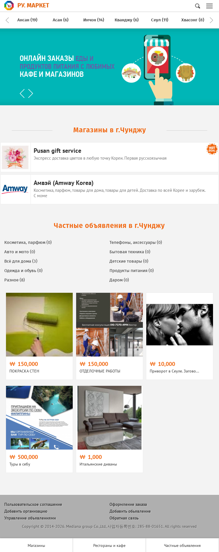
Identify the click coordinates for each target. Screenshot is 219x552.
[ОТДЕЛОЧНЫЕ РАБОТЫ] (109, 336)
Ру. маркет (33, 5)
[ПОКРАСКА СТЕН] (39, 336)
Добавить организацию (25, 511)
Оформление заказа (128, 504)
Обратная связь (124, 518)
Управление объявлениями (30, 518)
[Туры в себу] (39, 429)
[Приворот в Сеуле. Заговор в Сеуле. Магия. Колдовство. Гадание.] (179, 336)
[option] (27, 20)
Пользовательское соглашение (33, 504)
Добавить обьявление (130, 511)
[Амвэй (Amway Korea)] (110, 189)
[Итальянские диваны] (109, 429)
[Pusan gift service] (110, 157)
